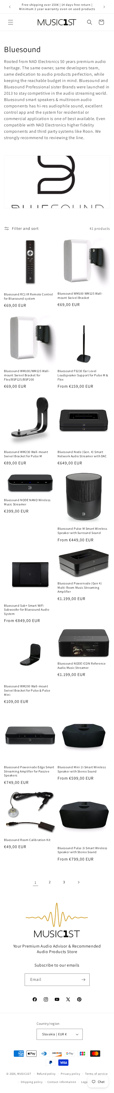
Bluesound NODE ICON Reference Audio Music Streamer (82, 665)
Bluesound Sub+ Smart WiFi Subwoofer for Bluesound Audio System (26, 609)
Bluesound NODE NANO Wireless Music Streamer (27, 502)
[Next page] (78, 882)
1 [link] (35, 882)
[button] (10, 22)
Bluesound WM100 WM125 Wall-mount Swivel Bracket (80, 295)
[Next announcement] (104, 7)
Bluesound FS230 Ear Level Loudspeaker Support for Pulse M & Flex (83, 375)
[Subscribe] (83, 979)
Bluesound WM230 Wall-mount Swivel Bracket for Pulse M (26, 454)
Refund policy (46, 1074)
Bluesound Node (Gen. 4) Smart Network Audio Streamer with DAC (82, 454)
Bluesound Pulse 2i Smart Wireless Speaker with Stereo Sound (82, 850)
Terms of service (96, 1074)
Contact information (61, 1082)
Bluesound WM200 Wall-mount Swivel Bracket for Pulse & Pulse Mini (27, 690)
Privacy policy (70, 1074)
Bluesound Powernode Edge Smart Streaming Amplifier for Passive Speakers (29, 771)
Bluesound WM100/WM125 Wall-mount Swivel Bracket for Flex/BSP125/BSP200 (27, 375)
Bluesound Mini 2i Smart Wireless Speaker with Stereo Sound (82, 769)
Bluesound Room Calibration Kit (27, 840)
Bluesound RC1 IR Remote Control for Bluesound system (28, 296)
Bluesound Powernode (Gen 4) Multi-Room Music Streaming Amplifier (80, 587)
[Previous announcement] (10, 7)
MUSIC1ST (24, 1074)
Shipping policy (32, 1082)
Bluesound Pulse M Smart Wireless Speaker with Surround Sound (82, 531)
